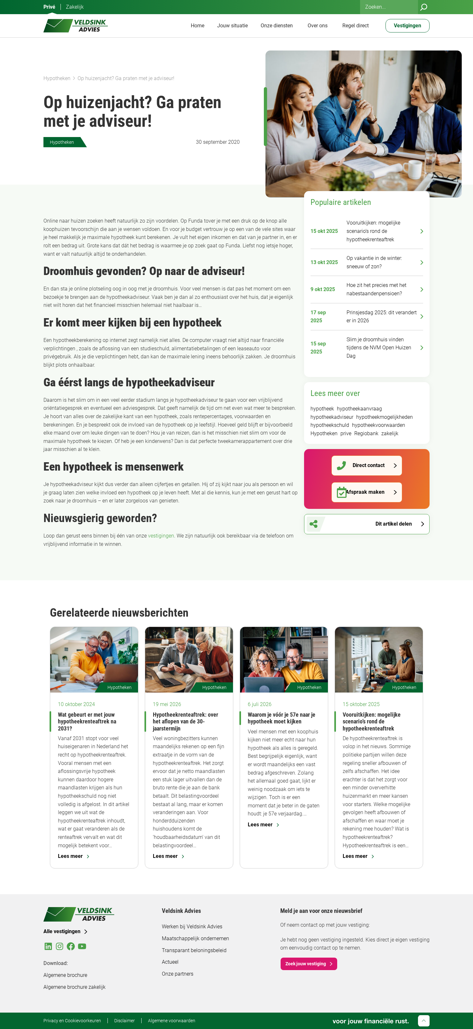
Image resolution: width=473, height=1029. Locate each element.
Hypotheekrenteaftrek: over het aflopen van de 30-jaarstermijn (185, 721)
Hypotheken (56, 78)
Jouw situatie (232, 26)
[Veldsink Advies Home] (75, 26)
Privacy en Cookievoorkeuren (72, 1020)
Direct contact (369, 465)
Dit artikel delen (394, 524)
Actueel (170, 962)
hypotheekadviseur (332, 417)
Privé (49, 7)
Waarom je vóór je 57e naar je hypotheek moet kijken (281, 718)
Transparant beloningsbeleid (194, 950)
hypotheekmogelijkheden (384, 417)
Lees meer (70, 856)
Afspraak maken (365, 492)
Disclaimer (124, 1020)
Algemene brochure (65, 975)
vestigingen (161, 536)
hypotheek (322, 409)
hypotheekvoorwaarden (378, 425)
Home (197, 26)
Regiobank (366, 433)
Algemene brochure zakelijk (74, 987)
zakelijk (389, 433)
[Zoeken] (424, 7)
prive (345, 433)
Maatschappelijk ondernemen (195, 938)
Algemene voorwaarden (171, 1020)
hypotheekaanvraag (359, 409)
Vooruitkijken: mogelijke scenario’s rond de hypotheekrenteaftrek (372, 721)
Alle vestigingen (61, 931)
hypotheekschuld (330, 425)
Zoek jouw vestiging (305, 963)
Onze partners (177, 974)
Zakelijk (75, 7)
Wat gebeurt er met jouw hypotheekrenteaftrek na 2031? (87, 721)
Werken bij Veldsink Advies (192, 926)
